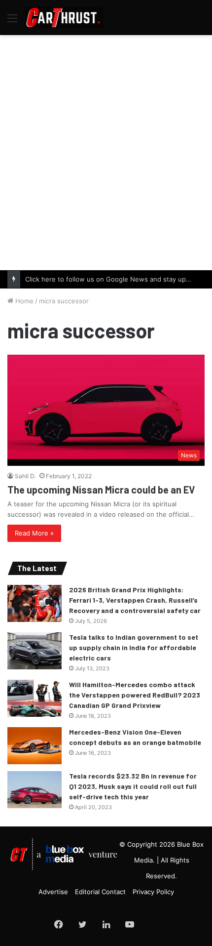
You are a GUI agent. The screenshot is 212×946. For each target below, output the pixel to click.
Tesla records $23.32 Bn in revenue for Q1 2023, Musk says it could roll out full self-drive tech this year (133, 786)
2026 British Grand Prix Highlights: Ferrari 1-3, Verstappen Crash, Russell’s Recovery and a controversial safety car (135, 600)
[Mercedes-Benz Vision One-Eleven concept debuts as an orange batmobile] (34, 745)
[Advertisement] (106, 151)
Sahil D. (25, 476)
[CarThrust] (64, 17)
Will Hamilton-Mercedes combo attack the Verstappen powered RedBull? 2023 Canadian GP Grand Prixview (134, 694)
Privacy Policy (153, 892)
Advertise (53, 892)
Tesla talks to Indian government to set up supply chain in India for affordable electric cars (133, 647)
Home (23, 301)
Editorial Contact (100, 892)
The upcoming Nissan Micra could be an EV (101, 489)
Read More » (34, 533)
